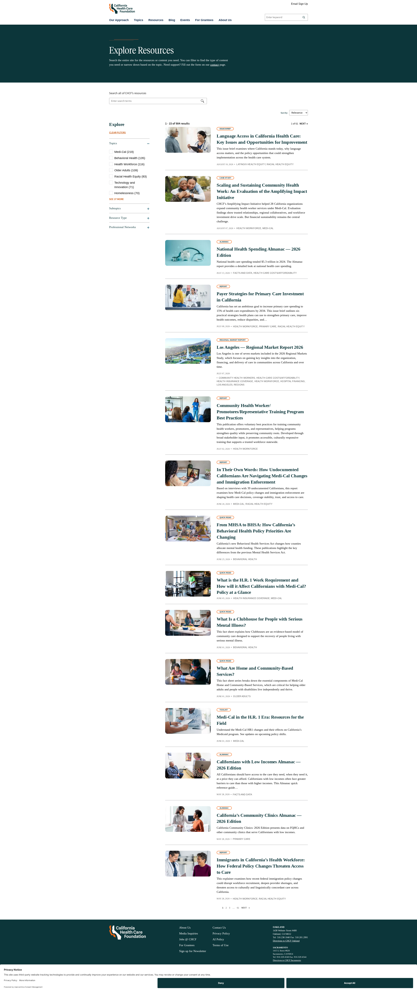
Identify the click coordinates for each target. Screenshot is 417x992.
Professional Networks (122, 227)
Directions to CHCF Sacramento (287, 960)
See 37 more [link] (116, 199)
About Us (225, 20)
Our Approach (119, 20)
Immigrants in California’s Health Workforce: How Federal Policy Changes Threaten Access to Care (261, 866)
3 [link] (229, 907)
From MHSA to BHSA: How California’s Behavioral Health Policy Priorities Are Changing (256, 531)
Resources (155, 20)
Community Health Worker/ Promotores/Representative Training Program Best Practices (260, 411)
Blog (172, 20)
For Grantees (204, 20)
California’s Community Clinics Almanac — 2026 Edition (259, 818)
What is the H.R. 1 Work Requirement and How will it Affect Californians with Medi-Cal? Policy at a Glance (261, 586)
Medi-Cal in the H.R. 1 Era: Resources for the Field (260, 720)
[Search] (304, 17)
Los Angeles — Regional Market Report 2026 (260, 347)
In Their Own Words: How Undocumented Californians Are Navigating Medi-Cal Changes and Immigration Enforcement (262, 475)
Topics (138, 20)
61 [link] (238, 907)
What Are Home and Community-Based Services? (255, 671)
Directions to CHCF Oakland (286, 941)
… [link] (233, 907)
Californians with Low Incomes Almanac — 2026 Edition (259, 764)
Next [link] (304, 123)
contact (214, 64)
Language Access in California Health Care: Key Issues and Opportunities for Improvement (262, 139)
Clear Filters (117, 132)
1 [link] (222, 907)
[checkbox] (129, 152)
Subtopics (115, 208)
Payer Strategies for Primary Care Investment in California (260, 296)
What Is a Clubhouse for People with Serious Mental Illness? (259, 622)
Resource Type (118, 217)
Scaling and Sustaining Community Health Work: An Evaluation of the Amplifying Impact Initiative (262, 191)
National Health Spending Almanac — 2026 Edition (258, 252)
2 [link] (226, 907)
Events (185, 20)
